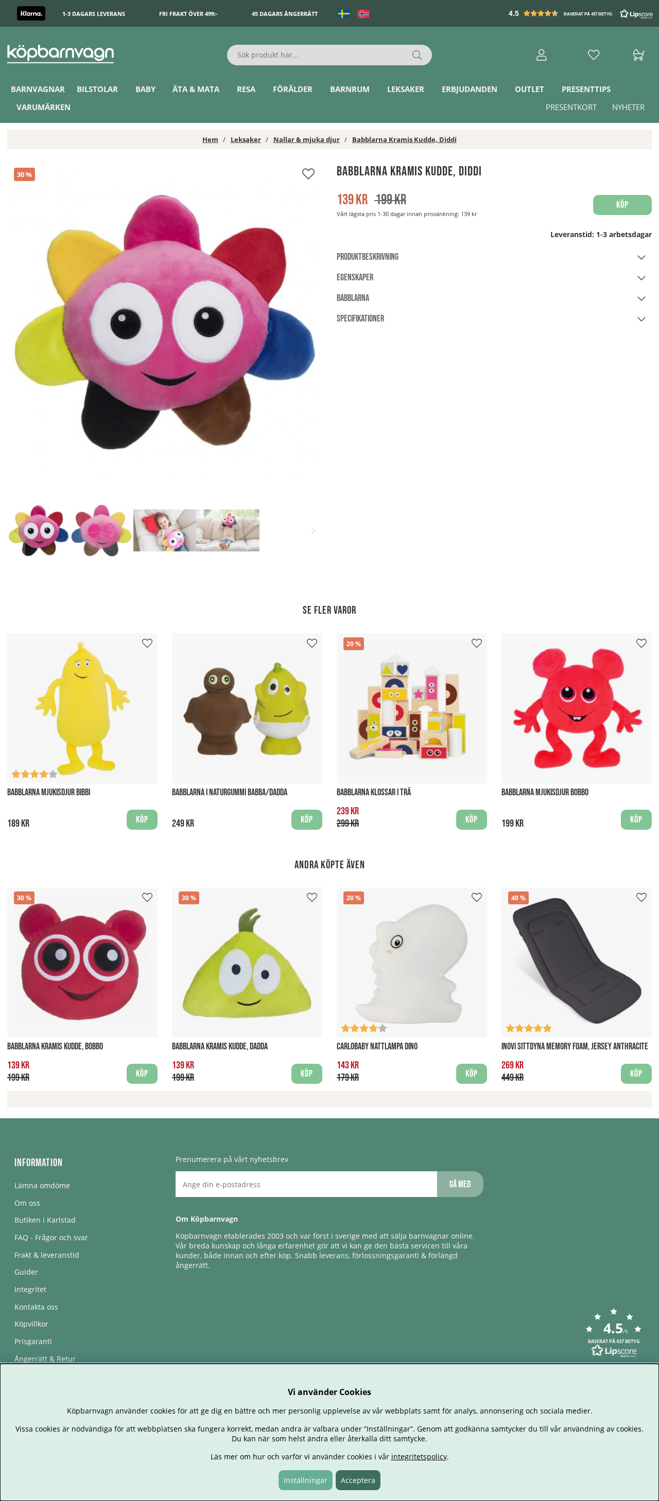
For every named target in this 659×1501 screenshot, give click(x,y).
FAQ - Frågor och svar (51, 1237)
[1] (164, 321)
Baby (145, 89)
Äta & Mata (195, 89)
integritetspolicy (419, 1456)
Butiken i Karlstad (45, 1220)
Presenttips (586, 89)
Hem (210, 139)
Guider (26, 1272)
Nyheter (628, 107)
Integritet (30, 1289)
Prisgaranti (33, 1341)
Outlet (529, 89)
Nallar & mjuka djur (306, 139)
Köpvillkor (31, 1324)
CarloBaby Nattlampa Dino (377, 1046)
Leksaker (405, 89)
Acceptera (358, 1480)
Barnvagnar (38, 89)
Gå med (460, 1184)
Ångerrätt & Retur (45, 1359)
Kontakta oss (36, 1307)
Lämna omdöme (42, 1185)
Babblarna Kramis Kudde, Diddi (404, 139)
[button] (582, 13)
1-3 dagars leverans (93, 13)
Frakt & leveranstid (46, 1255)
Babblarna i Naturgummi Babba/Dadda (229, 792)
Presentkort (571, 107)
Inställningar (305, 1480)
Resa (246, 89)
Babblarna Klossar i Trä (374, 792)
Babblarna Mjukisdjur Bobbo (544, 792)
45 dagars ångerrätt (285, 13)
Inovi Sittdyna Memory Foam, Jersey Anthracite (574, 1046)
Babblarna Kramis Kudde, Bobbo (55, 1046)
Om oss (27, 1203)
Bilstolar (97, 89)
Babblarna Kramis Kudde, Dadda (220, 1046)
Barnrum (350, 89)
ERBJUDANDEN (469, 89)
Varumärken (43, 107)
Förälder (293, 89)
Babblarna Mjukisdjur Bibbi (48, 792)
